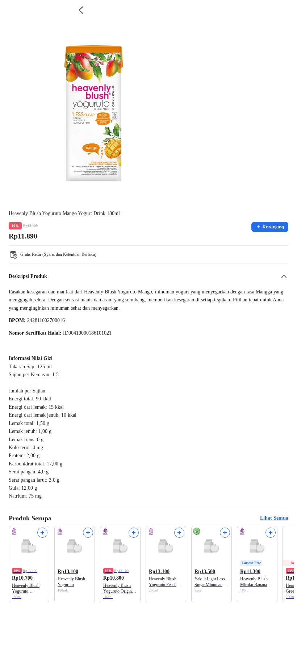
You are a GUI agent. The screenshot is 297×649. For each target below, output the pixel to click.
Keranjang (273, 226)
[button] (148, 276)
